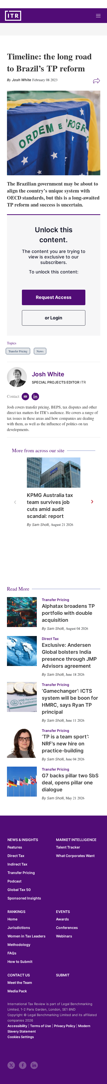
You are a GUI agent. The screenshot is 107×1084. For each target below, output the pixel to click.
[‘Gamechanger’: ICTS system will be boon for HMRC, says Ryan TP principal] (22, 697)
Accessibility (17, 1026)
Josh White (48, 374)
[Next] (91, 502)
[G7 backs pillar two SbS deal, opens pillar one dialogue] (22, 782)
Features (14, 847)
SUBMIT (62, 975)
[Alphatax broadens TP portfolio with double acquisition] (22, 612)
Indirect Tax (17, 864)
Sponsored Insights (24, 898)
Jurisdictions (18, 927)
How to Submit (19, 961)
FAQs (11, 953)
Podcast (14, 881)
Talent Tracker (68, 847)
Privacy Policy (64, 1026)
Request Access (53, 297)
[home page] (13, 16)
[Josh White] (19, 377)
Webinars (64, 936)
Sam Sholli (40, 524)
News (40, 351)
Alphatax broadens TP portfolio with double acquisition (68, 613)
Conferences (67, 927)
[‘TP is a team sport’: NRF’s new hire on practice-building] (22, 743)
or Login (53, 317)
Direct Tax (50, 639)
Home (12, 919)
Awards (62, 919)
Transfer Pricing (17, 351)
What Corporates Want (75, 856)
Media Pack (17, 991)
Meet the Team (19, 982)
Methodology (18, 944)
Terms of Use (40, 1026)
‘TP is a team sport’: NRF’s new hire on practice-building (65, 744)
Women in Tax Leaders (26, 936)
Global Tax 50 (19, 889)
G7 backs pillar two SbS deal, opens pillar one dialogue (70, 783)
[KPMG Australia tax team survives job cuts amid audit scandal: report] (53, 472)
